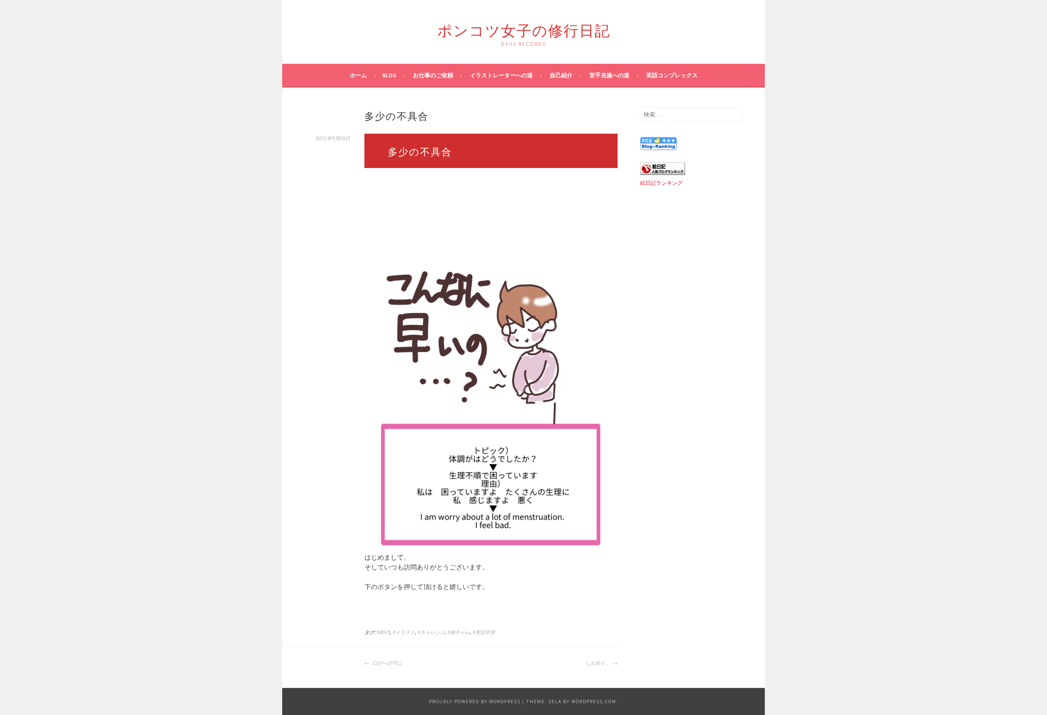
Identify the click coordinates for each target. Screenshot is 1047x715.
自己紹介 (561, 75)
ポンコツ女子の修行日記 (523, 29)
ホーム (358, 75)
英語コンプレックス (672, 75)
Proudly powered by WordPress (475, 701)
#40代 (383, 632)
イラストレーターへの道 (501, 75)
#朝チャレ (458, 632)
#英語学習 (483, 632)
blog (389, 75)
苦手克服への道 (609, 75)
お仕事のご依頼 (433, 75)
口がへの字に (386, 663)
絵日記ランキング (661, 183)
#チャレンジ (431, 632)
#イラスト (404, 632)
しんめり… (598, 663)
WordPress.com (593, 701)
